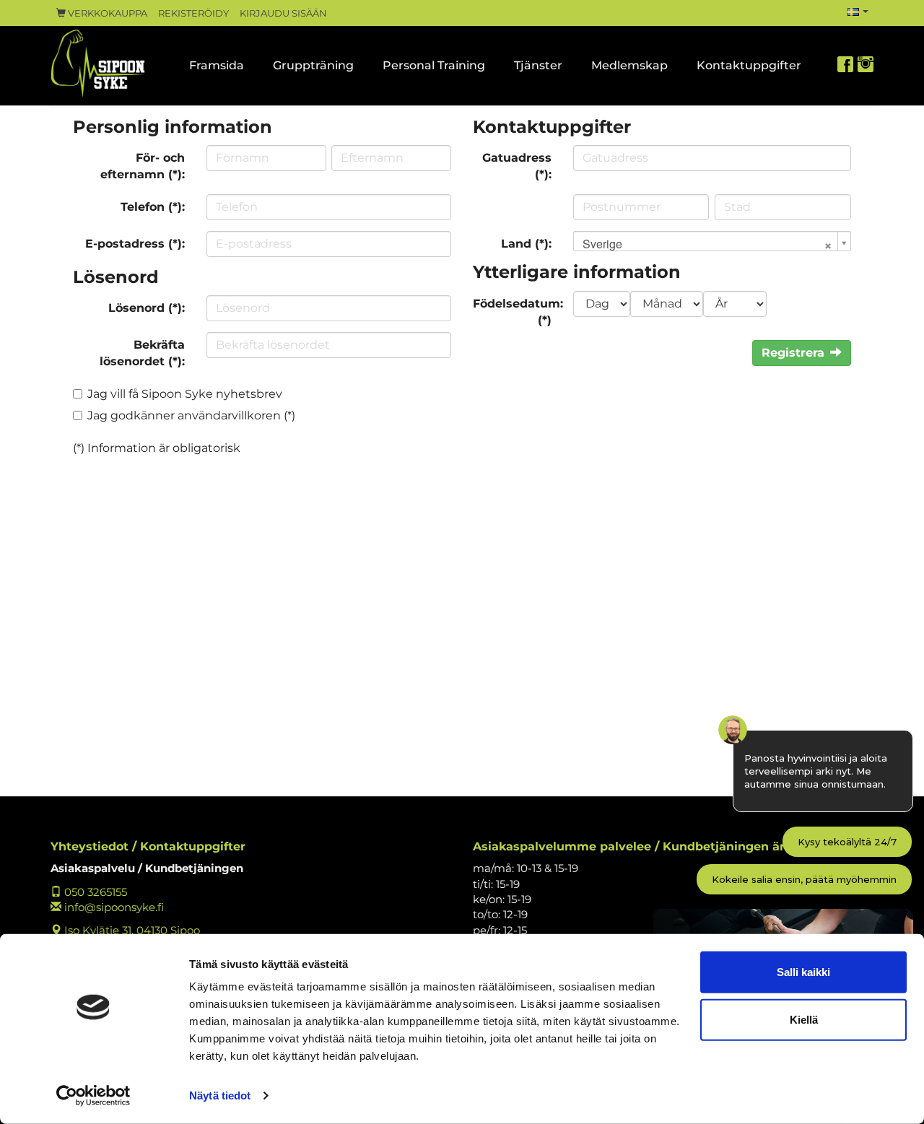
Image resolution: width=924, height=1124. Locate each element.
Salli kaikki (803, 972)
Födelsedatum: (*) (517, 312)
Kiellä (804, 1019)
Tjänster (538, 65)
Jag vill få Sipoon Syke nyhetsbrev (184, 394)
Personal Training (434, 65)
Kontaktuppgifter (749, 65)
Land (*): (526, 243)
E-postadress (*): (135, 243)
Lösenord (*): (146, 308)
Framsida (216, 65)
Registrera (793, 353)
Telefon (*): (153, 207)
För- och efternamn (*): (142, 166)
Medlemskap (629, 65)
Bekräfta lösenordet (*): (142, 353)
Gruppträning (313, 65)
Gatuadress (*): (517, 166)
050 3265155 (94, 892)
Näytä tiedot (219, 1095)
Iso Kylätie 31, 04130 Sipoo (130, 930)
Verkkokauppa (106, 13)
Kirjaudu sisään (283, 13)
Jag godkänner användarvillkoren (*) (191, 415)
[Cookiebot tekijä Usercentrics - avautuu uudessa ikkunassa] (93, 1096)
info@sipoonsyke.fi (112, 907)
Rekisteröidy (193, 13)
